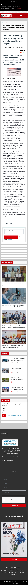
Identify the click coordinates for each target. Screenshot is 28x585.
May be (5, 413)
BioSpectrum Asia (13, 569)
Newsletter (21, 4)
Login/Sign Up (19, 8)
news (9, 23)
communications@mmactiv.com (12, 457)
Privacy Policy (20, 570)
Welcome (4, 4)
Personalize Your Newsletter (5, 8)
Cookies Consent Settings (9, 572)
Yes (4, 408)
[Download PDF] (21, 52)
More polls (19, 415)
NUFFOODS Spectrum (7, 570)
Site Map (21, 572)
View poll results (11, 415)
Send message (14, 505)
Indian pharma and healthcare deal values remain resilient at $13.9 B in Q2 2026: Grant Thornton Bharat (18, 369)
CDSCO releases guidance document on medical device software (17, 359)
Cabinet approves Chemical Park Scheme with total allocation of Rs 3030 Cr (13, 306)
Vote (4, 416)
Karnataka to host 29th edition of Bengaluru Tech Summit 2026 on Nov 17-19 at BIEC (17, 388)
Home (4, 23)
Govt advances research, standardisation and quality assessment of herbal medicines (14, 284)
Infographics (3, 6)
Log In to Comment (11, 237)
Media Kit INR (9, 6)
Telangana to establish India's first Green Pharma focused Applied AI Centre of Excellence (12, 346)
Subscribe (13, 8)
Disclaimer (14, 574)
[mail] (20, 52)
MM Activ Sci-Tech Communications (17, 581)
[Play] (23, 52)
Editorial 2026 (13, 4)
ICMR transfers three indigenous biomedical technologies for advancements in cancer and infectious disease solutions (14, 327)
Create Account (12, 239)
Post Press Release (16, 6)
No (4, 410)
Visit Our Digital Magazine (13, 567)
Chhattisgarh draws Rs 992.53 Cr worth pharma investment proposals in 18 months (18, 379)
